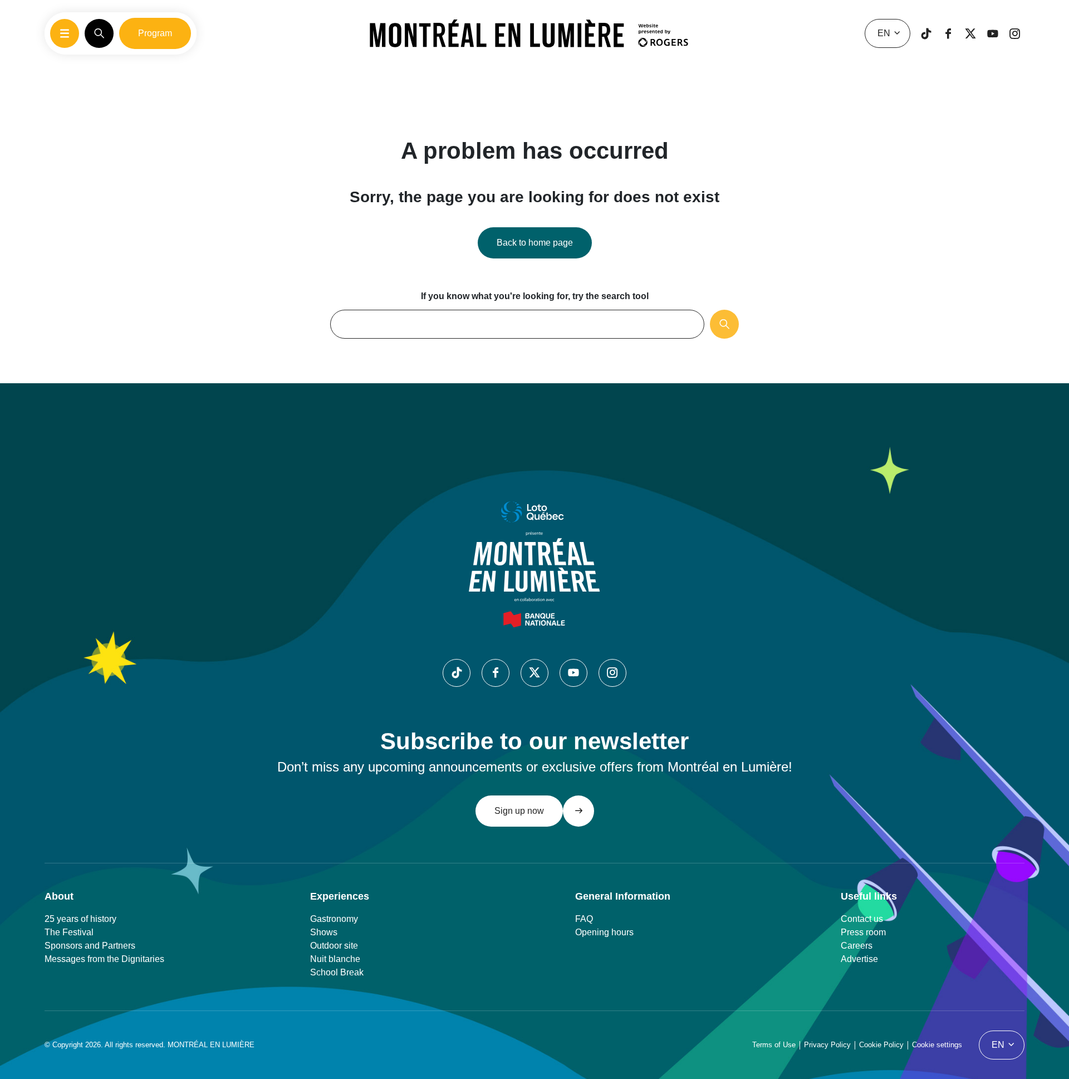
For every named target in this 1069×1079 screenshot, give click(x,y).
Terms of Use (774, 1045)
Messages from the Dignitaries (104, 959)
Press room (863, 932)
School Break (337, 972)
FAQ (584, 919)
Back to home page (535, 242)
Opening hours (604, 932)
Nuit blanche (335, 959)
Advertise (859, 959)
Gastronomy (334, 919)
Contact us (862, 919)
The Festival (69, 932)
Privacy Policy (827, 1045)
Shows (323, 932)
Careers (856, 945)
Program (155, 33)
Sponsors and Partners (90, 945)
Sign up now (519, 811)
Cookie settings (937, 1045)
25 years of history (80, 919)
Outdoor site (334, 945)
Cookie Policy (881, 1045)
